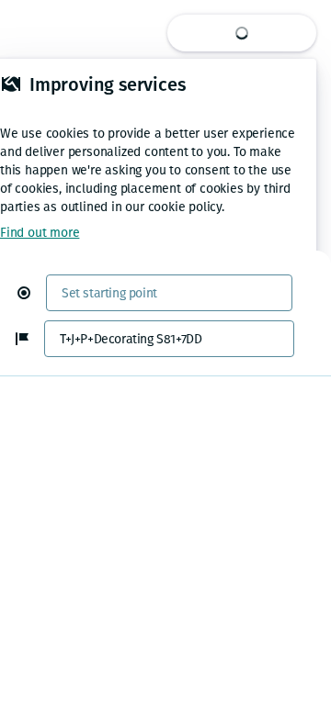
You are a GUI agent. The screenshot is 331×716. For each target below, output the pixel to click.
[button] (31, 292)
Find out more (39, 233)
